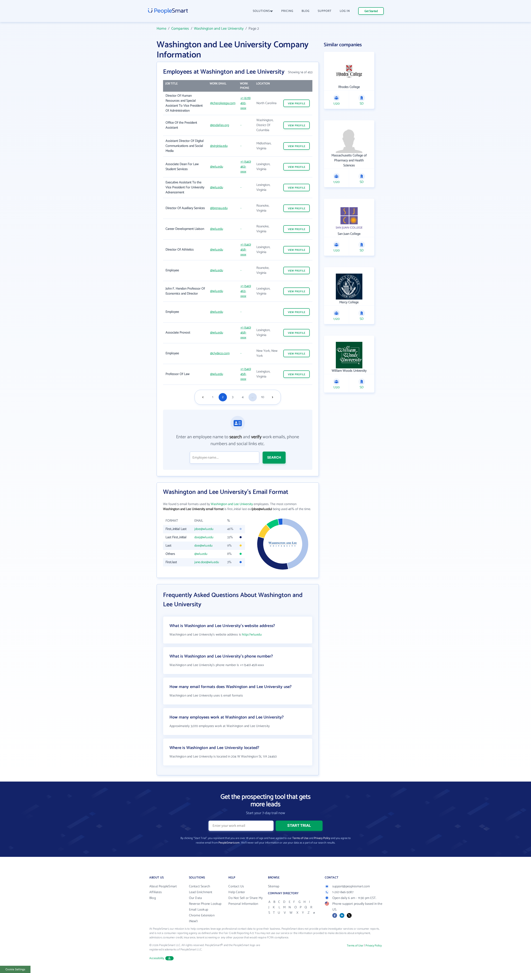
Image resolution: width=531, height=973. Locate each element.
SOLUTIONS (261, 11)
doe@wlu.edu (203, 545)
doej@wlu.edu (203, 537)
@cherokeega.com (222, 103)
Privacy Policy (322, 838)
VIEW (296, 104)
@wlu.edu (216, 166)
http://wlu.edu (252, 634)
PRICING (287, 11)
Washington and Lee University (219, 29)
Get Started (371, 11)
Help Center (236, 892)
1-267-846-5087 (342, 892)
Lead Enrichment (200, 892)
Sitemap (273, 886)
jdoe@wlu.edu (203, 529)
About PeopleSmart (163, 886)
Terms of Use (300, 838)
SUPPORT (324, 11)
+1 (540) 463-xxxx (245, 166)
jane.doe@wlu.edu (206, 562)
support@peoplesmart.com (351, 886)
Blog (152, 898)
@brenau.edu (219, 208)
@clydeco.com (220, 353)
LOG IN (345, 11)
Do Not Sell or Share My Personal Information (245, 901)
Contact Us (236, 886)
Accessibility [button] (156, 958)
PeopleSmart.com (228, 842)
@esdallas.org (219, 125)
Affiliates (155, 892)
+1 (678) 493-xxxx (245, 103)
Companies (180, 29)
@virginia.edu (219, 146)
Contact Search (199, 886)
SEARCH (274, 457)
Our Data (195, 898)
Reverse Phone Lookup (205, 904)
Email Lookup (198, 909)
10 (262, 397)
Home (161, 29)
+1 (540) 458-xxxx (245, 249)
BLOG (305, 11)
